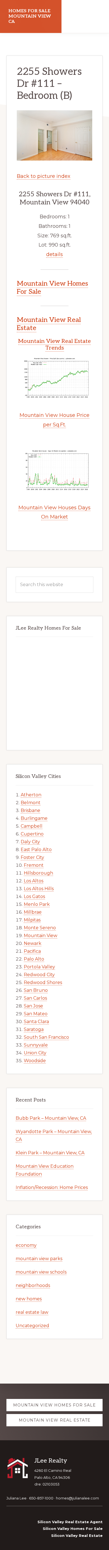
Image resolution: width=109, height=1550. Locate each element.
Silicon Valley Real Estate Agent (70, 1522)
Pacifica (32, 951)
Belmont (31, 802)
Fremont (34, 865)
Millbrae (33, 912)
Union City (35, 1052)
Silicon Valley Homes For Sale (73, 1528)
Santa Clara (36, 1021)
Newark (32, 943)
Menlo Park (37, 904)
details (54, 254)
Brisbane (30, 810)
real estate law (32, 1312)
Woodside (35, 1060)
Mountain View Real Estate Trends (54, 344)
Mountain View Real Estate (49, 324)
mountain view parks (39, 1258)
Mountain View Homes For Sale (52, 288)
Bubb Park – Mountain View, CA (51, 1118)
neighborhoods (33, 1285)
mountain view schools (41, 1272)
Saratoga (34, 1029)
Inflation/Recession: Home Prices (52, 1187)
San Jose (33, 1006)
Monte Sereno (40, 927)
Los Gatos (34, 896)
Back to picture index (43, 176)
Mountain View (40, 935)
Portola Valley (39, 966)
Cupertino (32, 834)
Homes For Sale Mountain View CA (29, 16)
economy (26, 1245)
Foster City (32, 857)
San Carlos (35, 998)
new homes (29, 1298)
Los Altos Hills (39, 888)
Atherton (31, 794)
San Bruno (36, 990)
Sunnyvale (36, 1045)
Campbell (31, 826)
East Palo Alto (36, 849)
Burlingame (34, 818)
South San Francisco (46, 1037)
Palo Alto (34, 959)
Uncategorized (32, 1325)
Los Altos (33, 880)
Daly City (30, 841)
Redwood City (39, 974)
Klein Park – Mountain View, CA (50, 1152)
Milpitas (32, 920)
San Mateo (36, 1013)
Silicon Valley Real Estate (77, 1535)
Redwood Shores (43, 982)
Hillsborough (38, 873)
